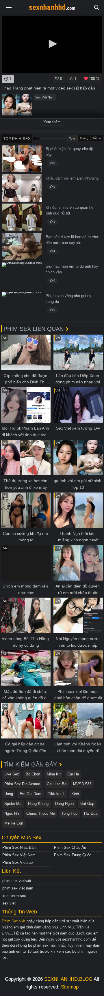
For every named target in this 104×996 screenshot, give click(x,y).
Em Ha (73, 774)
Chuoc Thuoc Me (40, 813)
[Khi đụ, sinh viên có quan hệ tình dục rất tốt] (22, 217)
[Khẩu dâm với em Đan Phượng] (22, 188)
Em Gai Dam (30, 794)
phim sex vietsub (16, 881)
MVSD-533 (82, 784)
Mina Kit (54, 774)
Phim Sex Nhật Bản (19, 847)
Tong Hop (69, 813)
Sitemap (70, 987)
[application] (52, 44)
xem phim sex (14, 896)
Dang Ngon (64, 803)
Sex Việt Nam (44, 97)
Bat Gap (87, 803)
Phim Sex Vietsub (17, 862)
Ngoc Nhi (12, 813)
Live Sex (11, 774)
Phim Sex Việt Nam (19, 855)
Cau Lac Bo (56, 784)
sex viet (9, 903)
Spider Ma (12, 803)
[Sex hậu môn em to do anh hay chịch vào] (22, 276)
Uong (8, 794)
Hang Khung (38, 803)
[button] (52, 44)
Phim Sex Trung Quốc (72, 855)
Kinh (75, 794)
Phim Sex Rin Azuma (22, 784)
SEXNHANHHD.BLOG (68, 979)
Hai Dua (90, 813)
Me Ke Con (13, 823)
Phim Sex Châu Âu (70, 847)
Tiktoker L (56, 794)
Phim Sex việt (13, 921)
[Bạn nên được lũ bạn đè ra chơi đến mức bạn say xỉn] (22, 246)
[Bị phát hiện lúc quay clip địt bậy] (22, 158)
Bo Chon (33, 774)
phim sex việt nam (17, 888)
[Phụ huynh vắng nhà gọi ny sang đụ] (22, 305)
